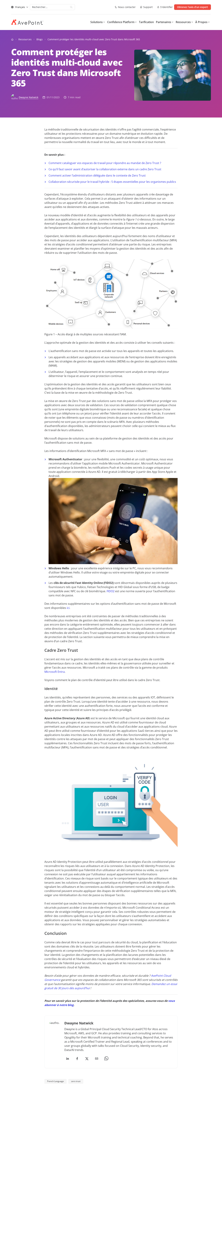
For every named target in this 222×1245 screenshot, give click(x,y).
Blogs (39, 39)
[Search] (71, 7)
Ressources (25, 39)
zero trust (75, 1081)
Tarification (146, 22)
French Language (55, 1081)
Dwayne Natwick (28, 97)
